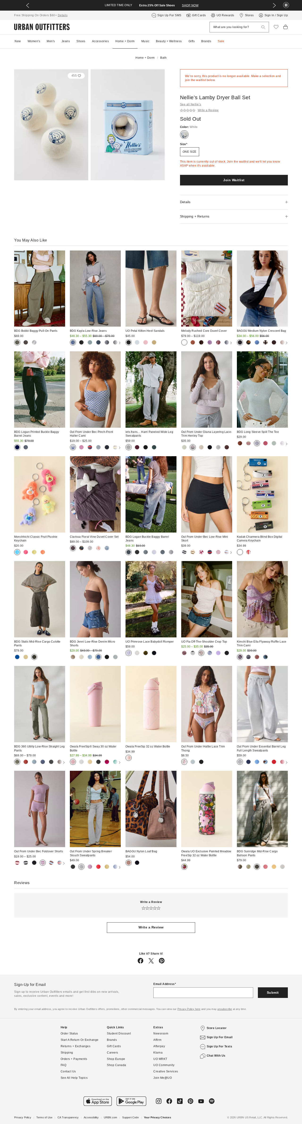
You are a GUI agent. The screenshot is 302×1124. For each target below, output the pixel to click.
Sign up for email (220, 1037)
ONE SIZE (190, 151)
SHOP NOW (190, 5)
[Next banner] (274, 5)
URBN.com (110, 1117)
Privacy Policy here (189, 1009)
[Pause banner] (286, 5)
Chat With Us (216, 1055)
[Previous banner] (27, 5)
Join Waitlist (234, 180)
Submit (273, 992)
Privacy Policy (22, 1117)
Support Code (130, 1117)
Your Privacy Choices (157, 1117)
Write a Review (151, 927)
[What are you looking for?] (263, 27)
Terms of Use (44, 1117)
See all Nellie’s (190, 104)
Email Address (164, 984)
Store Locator (217, 1028)
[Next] (116, 343)
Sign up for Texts (219, 1046)
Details (63, 15)
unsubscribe (224, 1009)
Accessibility (91, 1117)
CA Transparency (68, 1117)
